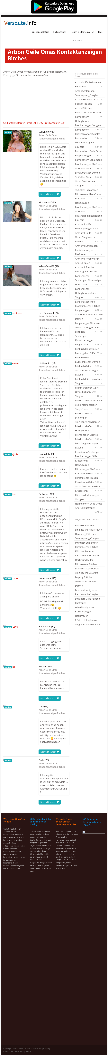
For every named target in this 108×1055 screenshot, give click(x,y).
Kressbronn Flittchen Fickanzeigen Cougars (89, 495)
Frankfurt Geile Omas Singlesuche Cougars (87, 570)
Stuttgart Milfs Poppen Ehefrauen (87, 601)
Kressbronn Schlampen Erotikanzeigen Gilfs (89, 454)
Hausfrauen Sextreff (33, 1048)
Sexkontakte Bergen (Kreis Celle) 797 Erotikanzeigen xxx (34, 122)
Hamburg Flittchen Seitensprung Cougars (87, 536)
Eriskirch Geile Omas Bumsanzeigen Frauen (89, 370)
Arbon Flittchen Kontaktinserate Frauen (89, 111)
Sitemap (28, 1051)
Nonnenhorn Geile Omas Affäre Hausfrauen (89, 506)
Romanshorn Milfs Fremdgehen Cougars (89, 142)
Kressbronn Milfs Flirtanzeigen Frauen (89, 476)
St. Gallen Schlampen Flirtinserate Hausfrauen (89, 192)
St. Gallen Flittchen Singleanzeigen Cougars (89, 215)
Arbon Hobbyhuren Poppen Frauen (89, 101)
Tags (100, 32)
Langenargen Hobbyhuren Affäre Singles (89, 293)
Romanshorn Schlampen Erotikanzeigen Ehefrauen (89, 162)
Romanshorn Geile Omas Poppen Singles (89, 153)
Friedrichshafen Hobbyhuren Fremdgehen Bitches (89, 431)
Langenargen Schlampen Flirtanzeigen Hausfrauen (89, 280)
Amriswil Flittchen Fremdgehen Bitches (89, 270)
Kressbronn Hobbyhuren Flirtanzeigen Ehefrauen (89, 465)
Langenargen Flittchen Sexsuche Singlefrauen (89, 325)
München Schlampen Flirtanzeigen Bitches (86, 545)
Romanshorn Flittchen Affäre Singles (89, 132)
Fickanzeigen (59, 32)
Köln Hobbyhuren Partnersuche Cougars (87, 553)
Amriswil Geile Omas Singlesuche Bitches (89, 237)
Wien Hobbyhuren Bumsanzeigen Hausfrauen (85, 611)
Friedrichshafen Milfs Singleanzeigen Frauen (89, 443)
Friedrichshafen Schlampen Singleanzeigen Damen (89, 418)
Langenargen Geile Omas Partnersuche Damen (89, 314)
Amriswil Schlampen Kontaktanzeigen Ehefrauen (89, 250)
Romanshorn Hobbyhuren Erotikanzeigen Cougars (89, 121)
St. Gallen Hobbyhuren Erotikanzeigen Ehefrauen (89, 203)
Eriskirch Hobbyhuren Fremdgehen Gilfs (89, 351)
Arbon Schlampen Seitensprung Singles (89, 93)
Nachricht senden (48, 194)
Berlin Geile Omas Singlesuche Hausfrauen (88, 527)
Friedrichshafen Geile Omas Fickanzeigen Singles (89, 392)
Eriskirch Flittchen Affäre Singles (89, 381)
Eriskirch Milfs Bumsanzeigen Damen (89, 360)
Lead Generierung (17, 1051)
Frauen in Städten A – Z (82, 32)
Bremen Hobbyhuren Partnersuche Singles (86, 592)
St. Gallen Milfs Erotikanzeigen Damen (89, 171)
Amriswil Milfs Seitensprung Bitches (89, 227)
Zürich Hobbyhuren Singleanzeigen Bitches (87, 622)
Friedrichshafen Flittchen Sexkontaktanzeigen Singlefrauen (89, 405)
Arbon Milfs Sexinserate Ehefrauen (89, 84)
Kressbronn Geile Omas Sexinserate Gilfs (89, 484)
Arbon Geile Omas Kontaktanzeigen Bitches (52, 137)
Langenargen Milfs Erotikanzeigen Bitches (89, 304)
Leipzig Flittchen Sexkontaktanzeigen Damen (86, 581)
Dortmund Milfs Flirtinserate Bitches (86, 562)
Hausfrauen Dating (40, 32)
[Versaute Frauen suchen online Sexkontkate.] (20, 24)
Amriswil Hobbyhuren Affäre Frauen (89, 260)
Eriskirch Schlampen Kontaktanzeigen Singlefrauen (89, 338)
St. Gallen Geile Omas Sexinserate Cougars (89, 181)
